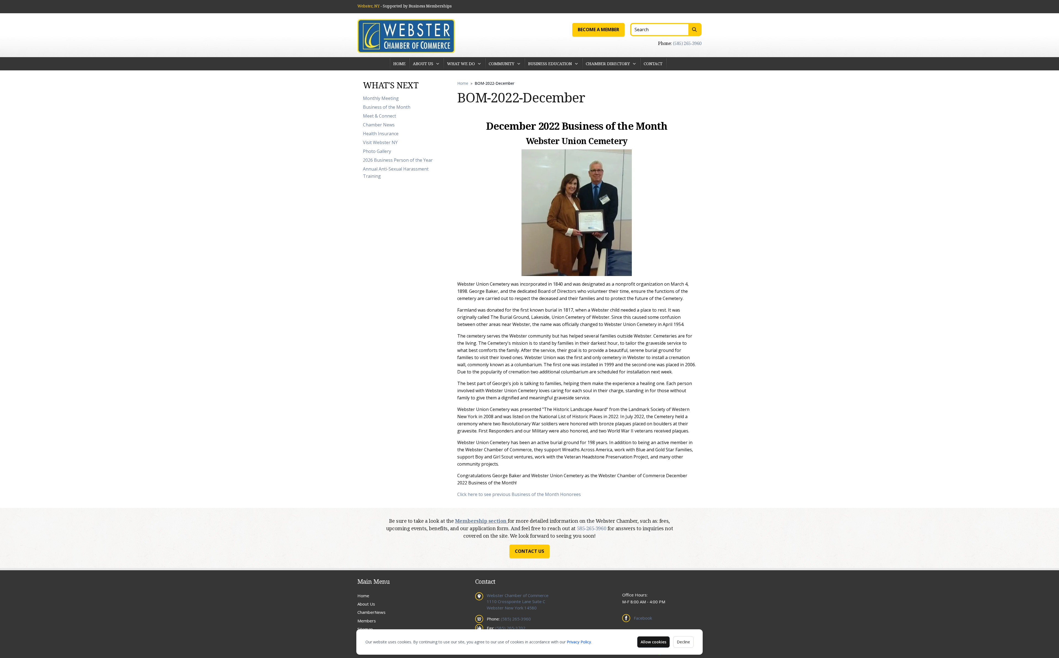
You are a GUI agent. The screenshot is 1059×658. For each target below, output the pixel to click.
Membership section (481, 521)
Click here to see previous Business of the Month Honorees (519, 494)
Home (399, 63)
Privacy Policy (579, 641)
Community (501, 63)
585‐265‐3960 (592, 528)
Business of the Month (386, 107)
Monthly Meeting (381, 98)
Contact (653, 63)
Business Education (550, 63)
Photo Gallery (377, 151)
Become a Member (598, 29)
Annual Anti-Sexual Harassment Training (396, 172)
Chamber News (379, 125)
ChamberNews (371, 612)
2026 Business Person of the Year (398, 160)
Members (366, 620)
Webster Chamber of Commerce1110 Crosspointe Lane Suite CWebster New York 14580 (518, 602)
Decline (683, 641)
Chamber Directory (608, 63)
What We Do (461, 63)
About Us (423, 63)
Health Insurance (381, 134)
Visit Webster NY (380, 142)
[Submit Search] (695, 29)
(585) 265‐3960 (687, 43)
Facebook (643, 618)
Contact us (529, 551)
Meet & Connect (379, 116)
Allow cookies (653, 641)
